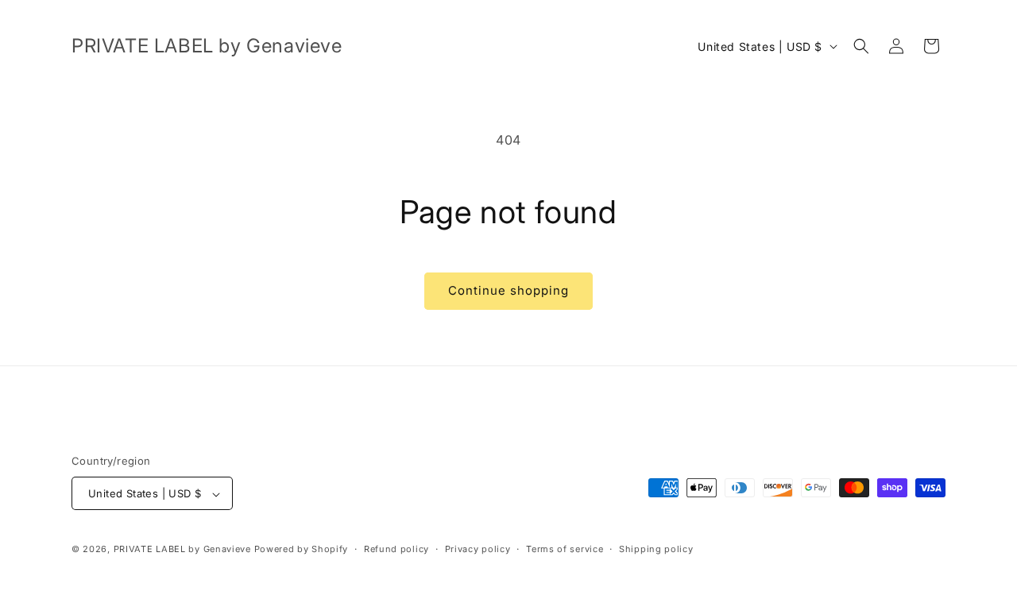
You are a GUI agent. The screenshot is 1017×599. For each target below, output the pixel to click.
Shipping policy (656, 549)
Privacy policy (478, 549)
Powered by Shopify (301, 549)
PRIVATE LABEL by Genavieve (182, 549)
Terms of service (564, 549)
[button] (861, 46)
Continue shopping (508, 290)
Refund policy (396, 549)
